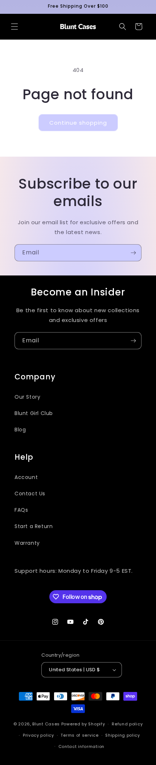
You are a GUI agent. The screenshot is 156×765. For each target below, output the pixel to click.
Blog (20, 429)
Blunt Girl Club (34, 413)
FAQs (21, 510)
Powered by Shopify (83, 724)
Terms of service (79, 735)
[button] (14, 27)
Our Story (27, 396)
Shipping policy (122, 735)
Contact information (81, 746)
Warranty (27, 543)
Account (26, 477)
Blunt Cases (46, 724)
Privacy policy (38, 735)
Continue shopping (78, 122)
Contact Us (30, 493)
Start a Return (34, 526)
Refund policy (127, 724)
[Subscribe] (133, 252)
